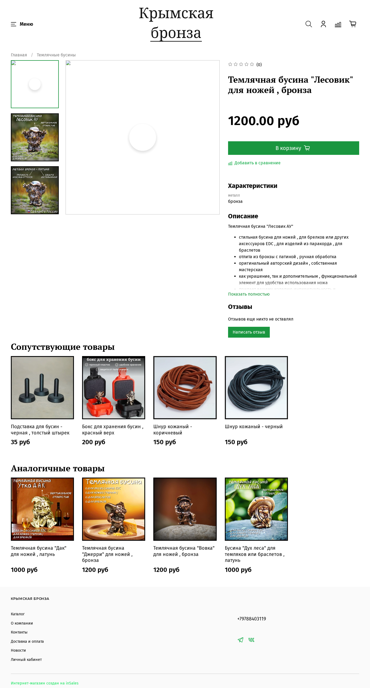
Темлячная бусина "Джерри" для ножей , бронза (107, 554)
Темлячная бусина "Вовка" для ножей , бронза (184, 551)
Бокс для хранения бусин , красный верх (112, 430)
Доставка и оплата (27, 641)
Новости (18, 650)
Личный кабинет (26, 659)
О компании (22, 623)
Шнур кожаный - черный (254, 427)
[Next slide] (34, 207)
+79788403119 (251, 619)
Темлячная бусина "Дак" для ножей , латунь (38, 551)
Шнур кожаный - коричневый (172, 430)
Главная (19, 54)
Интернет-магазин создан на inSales (45, 683)
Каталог (18, 614)
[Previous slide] (76, 137)
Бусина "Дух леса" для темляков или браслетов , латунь (254, 554)
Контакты (19, 632)
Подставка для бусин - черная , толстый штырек (40, 430)
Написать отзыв (249, 332)
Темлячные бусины (56, 54)
